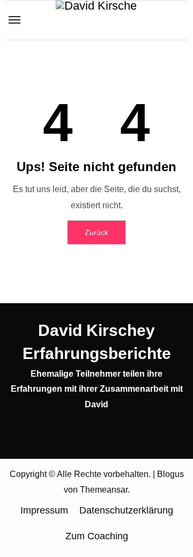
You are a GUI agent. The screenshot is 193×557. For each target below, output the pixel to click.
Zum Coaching (96, 536)
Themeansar (104, 489)
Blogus (170, 474)
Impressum (44, 510)
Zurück (96, 232)
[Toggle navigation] (14, 19)
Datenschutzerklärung (126, 510)
